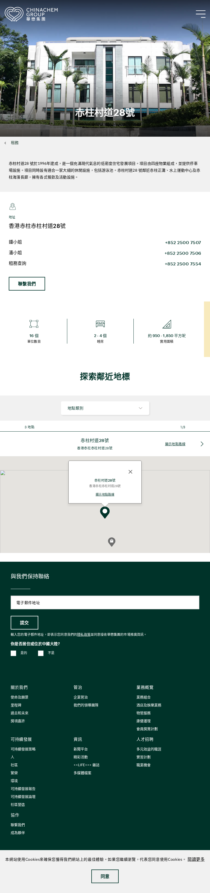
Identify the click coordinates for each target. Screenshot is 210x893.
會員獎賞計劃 (147, 729)
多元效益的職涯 (148, 749)
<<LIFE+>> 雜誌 (87, 765)
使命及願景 (19, 697)
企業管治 (81, 697)
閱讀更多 (196, 859)
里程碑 (16, 705)
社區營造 (18, 805)
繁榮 (14, 773)
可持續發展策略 (23, 749)
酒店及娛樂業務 (148, 705)
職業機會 (143, 765)
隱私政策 (84, 634)
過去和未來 (19, 713)
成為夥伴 (18, 833)
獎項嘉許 (18, 721)
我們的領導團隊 (86, 705)
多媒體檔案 (82, 773)
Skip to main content (20, 4)
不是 (51, 653)
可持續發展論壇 (23, 797)
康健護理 (143, 721)
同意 (105, 876)
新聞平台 (81, 749)
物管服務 (143, 713)
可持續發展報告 (23, 789)
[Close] (130, 471)
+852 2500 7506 (183, 253)
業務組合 (143, 697)
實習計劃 (143, 757)
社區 (14, 765)
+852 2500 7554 (183, 263)
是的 (24, 653)
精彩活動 (81, 757)
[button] (112, 542)
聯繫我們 (27, 283)
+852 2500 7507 (183, 242)
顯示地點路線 (105, 494)
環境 (14, 781)
